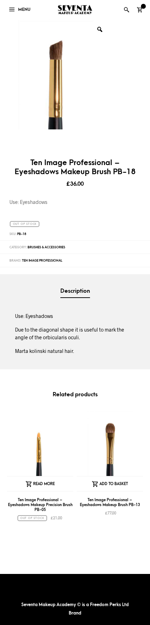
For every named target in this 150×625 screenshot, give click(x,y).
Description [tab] (75, 291)
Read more (44, 484)
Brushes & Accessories (46, 247)
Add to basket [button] (113, 484)
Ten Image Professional (42, 260)
